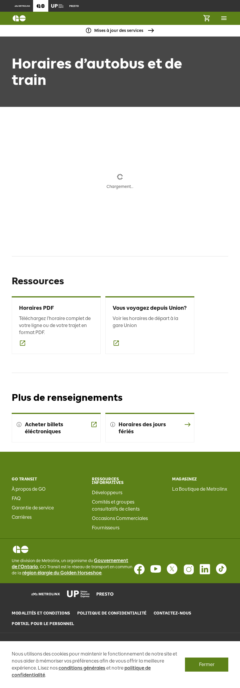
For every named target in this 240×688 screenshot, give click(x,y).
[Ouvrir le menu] (224, 18)
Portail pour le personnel (43, 624)
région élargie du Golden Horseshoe (62, 573)
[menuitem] (22, 6)
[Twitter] (172, 569)
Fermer (207, 664)
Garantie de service (33, 508)
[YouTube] (156, 569)
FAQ (16, 498)
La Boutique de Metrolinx (199, 489)
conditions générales (82, 668)
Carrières (22, 517)
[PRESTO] (105, 594)
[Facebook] (139, 569)
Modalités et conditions (41, 613)
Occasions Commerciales (120, 518)
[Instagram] (188, 569)
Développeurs (107, 492)
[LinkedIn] (205, 569)
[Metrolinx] (45, 594)
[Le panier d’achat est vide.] (206, 18)
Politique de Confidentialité (112, 613)
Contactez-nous (172, 613)
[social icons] (21, 549)
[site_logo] (19, 18)
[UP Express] (78, 594)
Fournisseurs (105, 527)
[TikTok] (221, 569)
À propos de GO (29, 489)
